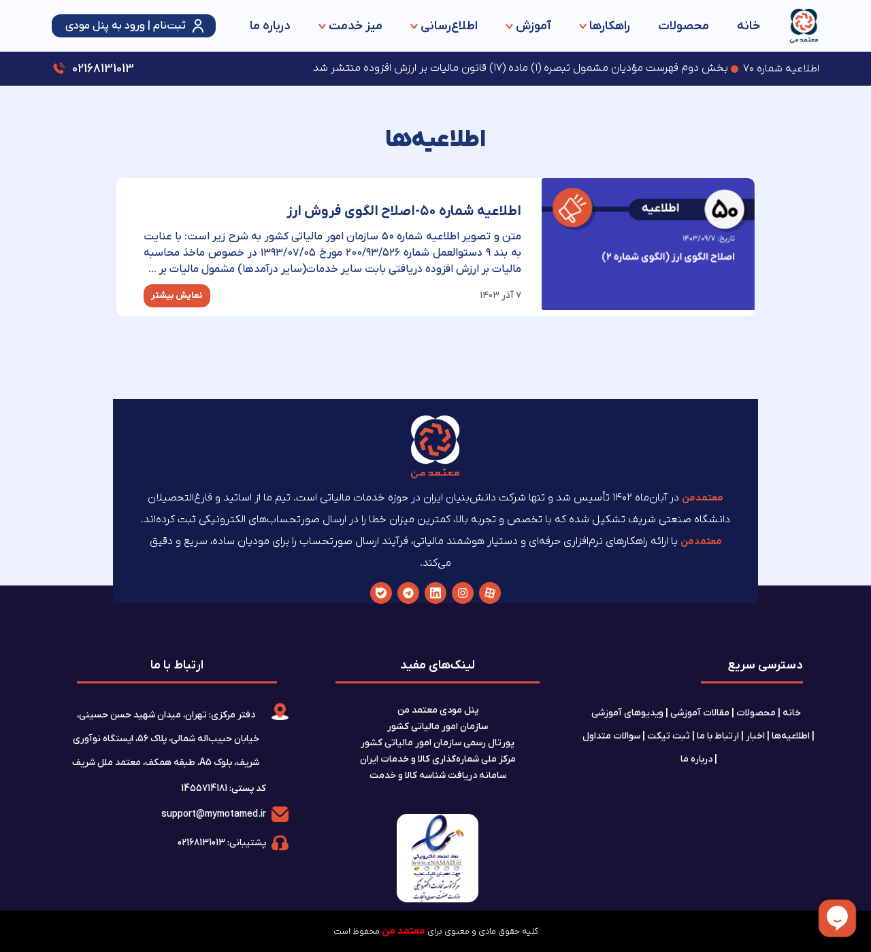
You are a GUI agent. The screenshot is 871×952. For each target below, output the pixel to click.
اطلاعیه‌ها (791, 736)
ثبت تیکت (668, 736)
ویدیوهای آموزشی (627, 713)
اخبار (755, 736)
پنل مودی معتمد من (437, 710)
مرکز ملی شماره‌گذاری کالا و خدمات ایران (438, 759)
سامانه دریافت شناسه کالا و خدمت (437, 775)
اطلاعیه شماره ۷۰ (781, 68)
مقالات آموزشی (699, 713)
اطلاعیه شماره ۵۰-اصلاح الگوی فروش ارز (403, 211)
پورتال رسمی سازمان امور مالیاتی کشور (437, 742)
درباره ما (270, 26)
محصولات (683, 26)
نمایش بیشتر (177, 295)
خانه (748, 26)
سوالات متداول (611, 736)
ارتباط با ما (718, 736)
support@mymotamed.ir (213, 814)
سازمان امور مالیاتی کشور (437, 726)
